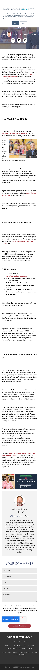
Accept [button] (15, 23)
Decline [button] (23, 23)
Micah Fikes (17, 34)
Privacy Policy (25, 9)
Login (4, 652)
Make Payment (12, 652)
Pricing (23, 654)
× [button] (35, 4)
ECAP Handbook (24, 652)
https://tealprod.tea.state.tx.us (16, 276)
